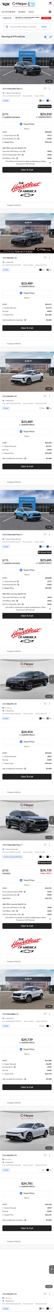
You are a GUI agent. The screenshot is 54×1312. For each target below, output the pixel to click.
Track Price (28, 124)
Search (43, 27)
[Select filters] (45, 37)
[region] (27, 148)
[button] (8, 12)
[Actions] (49, 88)
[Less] (27, 129)
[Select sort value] (50, 37)
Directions (21, 12)
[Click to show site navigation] (50, 12)
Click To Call (27, 169)
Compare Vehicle (14, 205)
